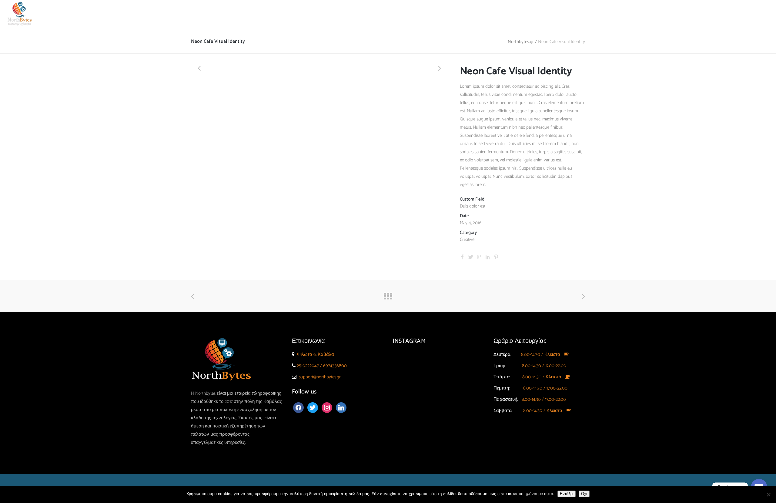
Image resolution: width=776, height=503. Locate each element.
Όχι (584, 493)
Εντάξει (566, 493)
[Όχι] (768, 494)
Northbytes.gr (521, 41)
